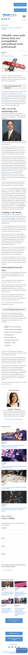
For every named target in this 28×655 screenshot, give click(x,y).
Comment (4, 527)
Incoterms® (10, 27)
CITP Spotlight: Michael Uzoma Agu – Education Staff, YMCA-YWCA (7, 593)
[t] (2, 19)
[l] (6, 19)
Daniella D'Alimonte (8, 55)
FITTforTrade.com (14, 633)
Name (3, 538)
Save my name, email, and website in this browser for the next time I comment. (13, 565)
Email (3, 546)
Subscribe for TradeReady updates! (14, 620)
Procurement (4, 27)
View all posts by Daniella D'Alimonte (14, 419)
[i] (8, 19)
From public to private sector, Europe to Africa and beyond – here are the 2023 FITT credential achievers (13, 509)
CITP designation (12, 357)
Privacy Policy (15, 653)
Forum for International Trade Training (11, 652)
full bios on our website (12, 100)
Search (24, 20)
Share (24, 55)
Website (3, 554)
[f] (4, 19)
